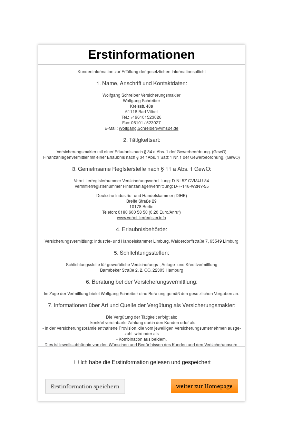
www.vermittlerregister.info (141, 217)
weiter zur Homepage (204, 385)
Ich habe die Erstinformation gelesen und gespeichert (145, 362)
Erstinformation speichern (85, 386)
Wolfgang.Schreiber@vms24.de (148, 128)
